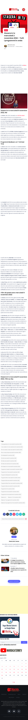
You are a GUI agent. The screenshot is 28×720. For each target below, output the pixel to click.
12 (10, 669)
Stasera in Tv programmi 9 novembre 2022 (10, 500)
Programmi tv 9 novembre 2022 (7, 488)
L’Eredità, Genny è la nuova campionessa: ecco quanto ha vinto (18, 570)
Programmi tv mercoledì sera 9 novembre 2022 (11, 494)
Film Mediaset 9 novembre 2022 (7, 455)
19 (10, 672)
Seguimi (14, 536)
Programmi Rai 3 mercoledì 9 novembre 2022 (10, 477)
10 (2, 669)
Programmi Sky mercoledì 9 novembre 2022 (10, 486)
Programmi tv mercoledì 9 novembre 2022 (10, 491)
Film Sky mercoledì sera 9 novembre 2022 (9, 463)
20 (14, 672)
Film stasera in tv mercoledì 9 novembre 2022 (10, 466)
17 (2, 672)
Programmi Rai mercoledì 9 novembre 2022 (10, 480)
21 (18, 672)
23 (26, 672)
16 (26, 669)
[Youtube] (14, 711)
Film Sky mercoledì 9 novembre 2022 (8, 460)
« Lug (13, 682)
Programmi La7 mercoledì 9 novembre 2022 (10, 472)
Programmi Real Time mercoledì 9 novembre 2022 (11, 483)
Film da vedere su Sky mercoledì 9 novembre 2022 (11, 449)
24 (2, 675)
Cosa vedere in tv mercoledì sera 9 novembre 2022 (12, 446)
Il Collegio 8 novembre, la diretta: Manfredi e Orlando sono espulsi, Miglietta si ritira (18, 562)
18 (6, 672)
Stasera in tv (3, 497)
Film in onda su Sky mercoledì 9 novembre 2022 (11, 452)
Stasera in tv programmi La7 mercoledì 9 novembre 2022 (13, 502)
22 (22, 672)
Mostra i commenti (14, 581)
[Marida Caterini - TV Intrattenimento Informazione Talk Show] (14, 9)
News (6, 30)
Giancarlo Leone (11, 45)
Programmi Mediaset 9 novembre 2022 (9, 474)
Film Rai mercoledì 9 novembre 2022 (8, 458)
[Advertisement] (14, 600)
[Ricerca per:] (10, 642)
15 (22, 669)
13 (14, 669)
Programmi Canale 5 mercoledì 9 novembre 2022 (11, 469)
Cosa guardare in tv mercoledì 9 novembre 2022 (11, 444)
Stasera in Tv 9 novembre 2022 (14, 497)
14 (18, 669)
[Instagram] (19, 711)
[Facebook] (9, 711)
